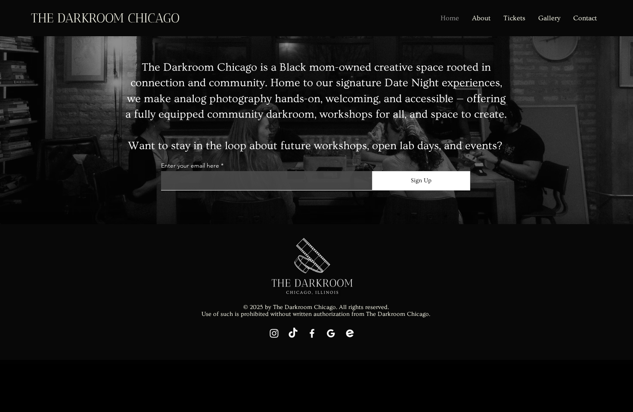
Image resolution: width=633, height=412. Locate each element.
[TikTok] (293, 333)
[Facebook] (312, 333)
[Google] (331, 333)
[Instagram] (274, 333)
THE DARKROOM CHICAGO (105, 18)
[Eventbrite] (350, 333)
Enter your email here (190, 165)
